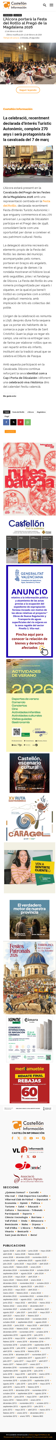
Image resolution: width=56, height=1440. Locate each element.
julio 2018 (21, 1348)
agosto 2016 (26, 1371)
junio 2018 (32, 1348)
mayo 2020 (32, 1325)
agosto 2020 (41, 1322)
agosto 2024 (26, 1273)
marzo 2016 (44, 1374)
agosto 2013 (26, 1406)
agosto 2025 (40, 1260)
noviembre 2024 (27, 1270)
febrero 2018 (33, 1351)
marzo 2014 (8, 1400)
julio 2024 (39, 1273)
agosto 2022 (26, 1299)
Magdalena (41, 412)
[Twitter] (18, 1138)
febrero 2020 (22, 1329)
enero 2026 (8, 1257)
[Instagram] (25, 1138)
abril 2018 (7, 1351)
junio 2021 (32, 1312)
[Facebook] (6, 422)
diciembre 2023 (10, 1283)
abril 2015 (7, 1387)
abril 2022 (32, 1303)
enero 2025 (36, 1267)
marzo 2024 (8, 1280)
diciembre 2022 (10, 1296)
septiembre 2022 (10, 1299)
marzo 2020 (8, 1329)
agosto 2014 (40, 1393)
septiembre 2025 (25, 1260)
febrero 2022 (8, 1306)
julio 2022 (39, 1299)
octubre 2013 (42, 1403)
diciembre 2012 (37, 1413)
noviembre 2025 (40, 1257)
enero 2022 (22, 1306)
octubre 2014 (9, 1393)
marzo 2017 (8, 1364)
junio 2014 (19, 1397)
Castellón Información (18, 109)
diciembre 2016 (9, 1367)
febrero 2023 (22, 1293)
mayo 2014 (32, 1397)
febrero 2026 (33, 1254)
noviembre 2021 (10, 1309)
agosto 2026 (8, 1251)
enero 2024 (36, 1280)
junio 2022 (7, 1303)
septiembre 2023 (10, 1286)
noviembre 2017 (39, 1355)
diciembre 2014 (22, 1390)
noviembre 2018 (10, 1345)
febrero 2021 (33, 1316)
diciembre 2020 (23, 1319)
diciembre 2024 (10, 1270)
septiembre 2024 (10, 1273)
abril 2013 (32, 1410)
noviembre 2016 (26, 1367)
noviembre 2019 (26, 1332)
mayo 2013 (20, 1410)
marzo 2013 (45, 1410)
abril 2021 (7, 1316)
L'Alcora (17, 15)
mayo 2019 (20, 1338)
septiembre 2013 (10, 1406)
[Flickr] (37, 1138)
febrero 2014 (22, 1400)
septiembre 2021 (42, 1309)
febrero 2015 (33, 1387)
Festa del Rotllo (18, 412)
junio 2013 (7, 1410)
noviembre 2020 (40, 1319)
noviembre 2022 (27, 1296)
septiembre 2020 (25, 1322)
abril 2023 (32, 1290)
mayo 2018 (45, 1348)
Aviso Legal (34, 1435)
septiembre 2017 (25, 1358)
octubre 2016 (42, 1367)
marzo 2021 (20, 1316)
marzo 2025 (8, 1267)
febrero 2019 (8, 1342)
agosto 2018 (8, 1348)
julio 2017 (7, 1361)
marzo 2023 (8, 1293)
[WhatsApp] (28, 422)
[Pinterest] (20, 422)
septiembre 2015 (42, 1380)
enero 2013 (22, 1413)
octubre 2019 (42, 1332)
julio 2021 (21, 1312)
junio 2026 (33, 1251)
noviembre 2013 (27, 1403)
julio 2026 (21, 1251)
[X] (13, 422)
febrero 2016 (8, 1377)
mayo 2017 (31, 1361)
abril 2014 (44, 1397)
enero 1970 (25, 1416)
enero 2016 (22, 1377)
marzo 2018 (20, 1351)
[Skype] (43, 1138)
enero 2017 (35, 1364)
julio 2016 (38, 1371)
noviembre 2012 (10, 1416)
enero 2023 (36, 1293)
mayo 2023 (20, 1290)
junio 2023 (7, 1290)
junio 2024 (7, 1277)
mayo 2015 (45, 1384)
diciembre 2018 (36, 1342)
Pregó (6, 416)
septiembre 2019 (10, 1335)
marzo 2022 (45, 1303)
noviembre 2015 (10, 1380)
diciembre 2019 (9, 1332)
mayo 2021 (45, 1312)
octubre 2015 (26, 1380)
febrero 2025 (22, 1267)
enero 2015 (8, 1390)
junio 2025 (19, 1264)
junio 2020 (19, 1325)
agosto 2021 (8, 1312)
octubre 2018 (26, 1345)
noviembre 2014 (39, 1390)
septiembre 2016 (10, 1371)
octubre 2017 (9, 1358)
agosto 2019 (26, 1335)
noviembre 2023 (27, 1283)
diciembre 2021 (37, 1306)
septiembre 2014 (25, 1393)
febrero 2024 (22, 1280)
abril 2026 (7, 1254)
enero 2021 (8, 1319)
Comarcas (8, 15)
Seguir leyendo (28, 90)
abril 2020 (44, 1325)
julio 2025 (7, 1264)
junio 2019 (7, 1338)
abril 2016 (32, 1374)
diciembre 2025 (23, 1257)
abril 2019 (32, 1338)
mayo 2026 (45, 1251)
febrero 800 (38, 1416)
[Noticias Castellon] (14, 5)
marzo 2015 (20, 1387)
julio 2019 (38, 1335)
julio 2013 (39, 1406)
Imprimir (10, 431)
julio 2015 (21, 1384)
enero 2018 (8, 1355)
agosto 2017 (40, 1358)
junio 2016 (7, 1374)
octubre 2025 (9, 1260)
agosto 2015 (8, 1384)
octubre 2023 (43, 1283)
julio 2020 (7, 1325)
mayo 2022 (20, 1303)
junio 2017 (18, 1361)
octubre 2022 (42, 1296)
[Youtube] (31, 1138)
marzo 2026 (20, 1254)
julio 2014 (7, 1397)
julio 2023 (39, 1286)
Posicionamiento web (43, 1437)
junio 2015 (32, 1384)
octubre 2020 (9, 1322)
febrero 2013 (8, 1413)
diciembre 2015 (36, 1377)
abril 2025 (44, 1264)
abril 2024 (32, 1277)
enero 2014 (36, 1400)
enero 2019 (22, 1342)
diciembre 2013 (10, 1403)
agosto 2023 (26, 1286)
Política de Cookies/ (23, 1437)
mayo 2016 (20, 1374)
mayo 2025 (32, 1264)
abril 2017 (43, 1361)
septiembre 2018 (42, 1345)
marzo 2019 (44, 1338)
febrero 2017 (21, 1364)
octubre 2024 (43, 1270)
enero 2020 (36, 1329)
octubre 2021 (26, 1309)
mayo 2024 (20, 1277)
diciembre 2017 (22, 1355)
